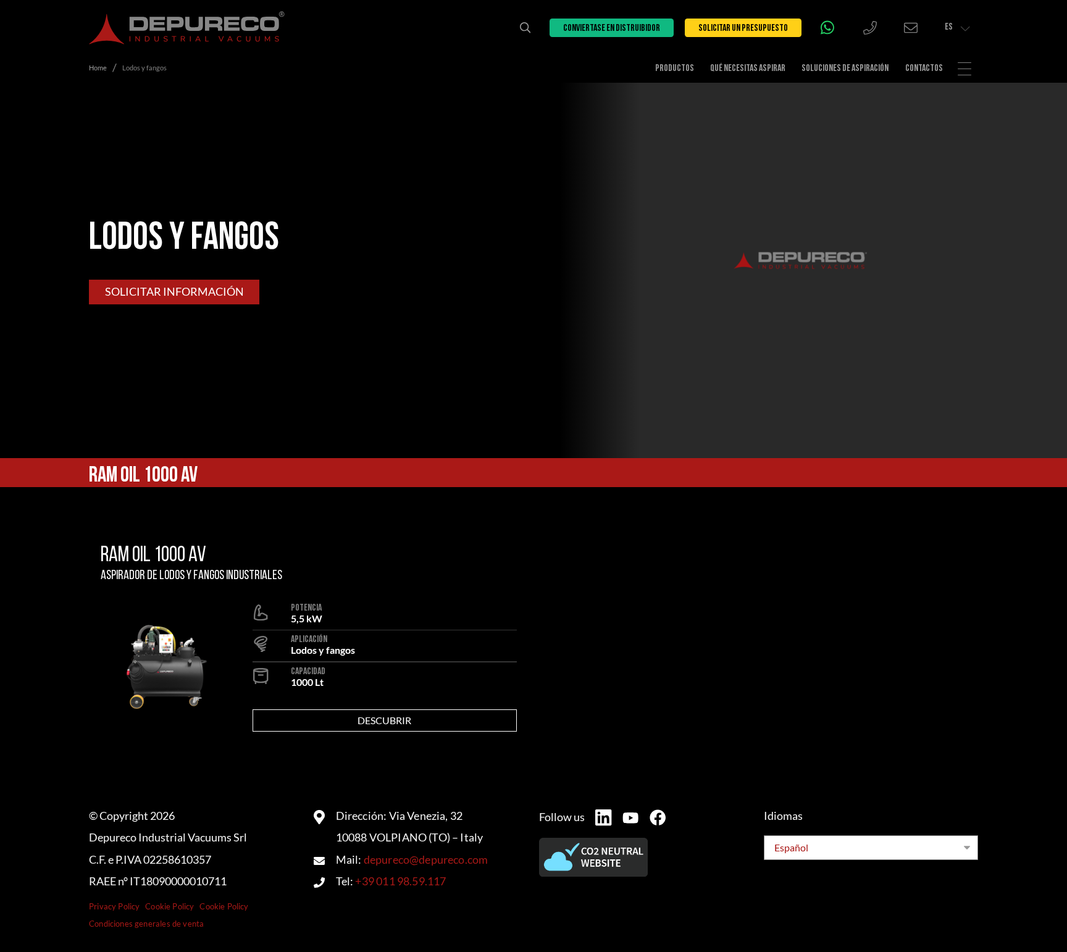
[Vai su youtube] (630, 818)
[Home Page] (187, 28)
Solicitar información (174, 291)
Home (98, 68)
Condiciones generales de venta (146, 924)
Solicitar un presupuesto (743, 28)
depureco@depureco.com (426, 859)
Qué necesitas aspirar (747, 68)
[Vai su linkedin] (603, 817)
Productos (674, 68)
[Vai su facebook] (658, 817)
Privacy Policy (114, 906)
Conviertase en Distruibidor (611, 28)
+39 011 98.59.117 (400, 881)
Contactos (924, 68)
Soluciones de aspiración (845, 68)
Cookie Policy (169, 906)
